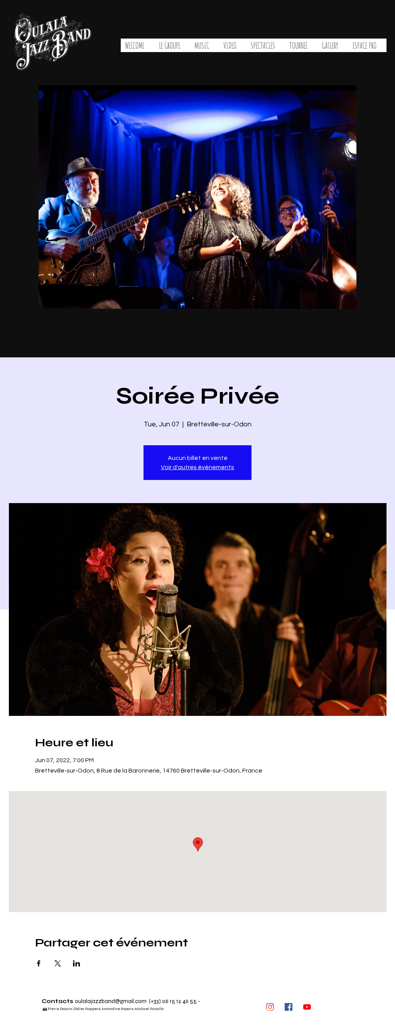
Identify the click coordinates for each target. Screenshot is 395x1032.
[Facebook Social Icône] (288, 1007)
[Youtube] (307, 1007)
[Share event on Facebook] (38, 963)
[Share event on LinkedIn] (76, 963)
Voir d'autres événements (197, 467)
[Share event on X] (57, 963)
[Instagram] (270, 1007)
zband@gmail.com (122, 1001)
